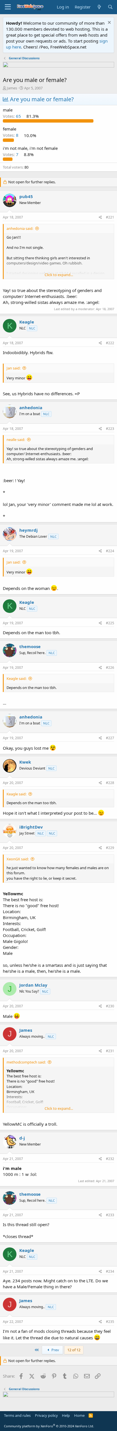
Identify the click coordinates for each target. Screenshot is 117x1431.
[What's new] (99, 7)
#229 (110, 847)
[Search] (110, 7)
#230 (110, 1006)
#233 (110, 1215)
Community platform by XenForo (49, 1426)
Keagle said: (16, 678)
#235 (110, 1321)
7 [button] (11, 154)
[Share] (100, 217)
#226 (110, 667)
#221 (110, 217)
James (12, 88)
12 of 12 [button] (73, 1349)
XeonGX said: (18, 858)
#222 (110, 343)
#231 (110, 1050)
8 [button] (11, 135)
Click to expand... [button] (59, 274)
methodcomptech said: (26, 1062)
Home (79, 1415)
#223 (110, 428)
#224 (110, 551)
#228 (110, 782)
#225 (110, 623)
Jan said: (13, 368)
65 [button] (12, 116)
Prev (55, 1349)
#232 (110, 1158)
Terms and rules (17, 1415)
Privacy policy (46, 1415)
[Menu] (7, 7)
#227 (110, 738)
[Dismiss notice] (108, 23)
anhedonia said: (20, 228)
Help (66, 1415)
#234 (110, 1271)
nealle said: (16, 439)
